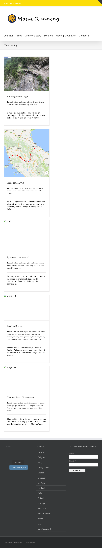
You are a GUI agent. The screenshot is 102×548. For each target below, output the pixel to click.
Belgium (41, 457)
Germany (42, 478)
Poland (41, 498)
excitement (34, 263)
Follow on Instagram (19, 467)
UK (39, 523)
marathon (21, 265)
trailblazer (10, 104)
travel (42, 337)
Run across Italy (19, 191)
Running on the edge (17, 96)
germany (21, 334)
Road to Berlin (14, 326)
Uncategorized (44, 529)
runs (21, 337)
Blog (40, 462)
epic (28, 102)
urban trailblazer (27, 339)
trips (8, 339)
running (16, 337)
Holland (41, 488)
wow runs (33, 104)
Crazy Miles (43, 467)
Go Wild (41, 483)
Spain (40, 518)
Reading (10, 408)
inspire (32, 102)
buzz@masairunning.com (13, 3)
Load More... (18, 462)
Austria (41, 452)
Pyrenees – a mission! (18, 257)
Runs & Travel (44, 513)
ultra (16, 104)
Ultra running (24, 104)
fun (16, 334)
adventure (14, 102)
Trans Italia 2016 (15, 182)
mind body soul (31, 265)
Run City (42, 508)
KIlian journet (12, 265)
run (38, 265)
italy (26, 188)
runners (9, 337)
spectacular (40, 102)
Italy (40, 493)
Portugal (41, 503)
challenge (22, 102)
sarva (42, 265)
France (41, 472)
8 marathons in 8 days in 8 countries (24, 331)
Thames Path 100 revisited (20, 397)
